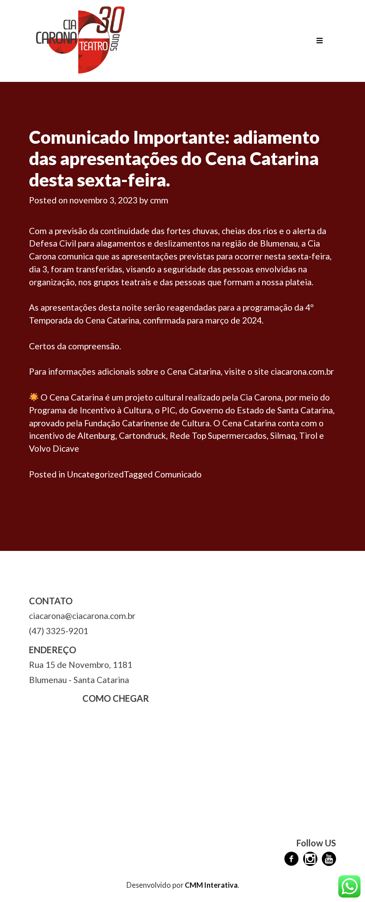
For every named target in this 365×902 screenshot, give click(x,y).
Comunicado (178, 474)
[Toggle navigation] (319, 41)
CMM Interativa (211, 885)
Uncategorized (95, 474)
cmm (159, 200)
